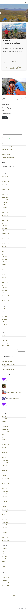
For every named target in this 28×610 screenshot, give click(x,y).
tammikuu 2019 (5, 215)
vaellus (3, 321)
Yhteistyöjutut (5, 324)
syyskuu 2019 (5, 197)
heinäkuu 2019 (5, 199)
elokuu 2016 (4, 287)
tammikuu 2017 (5, 274)
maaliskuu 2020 (5, 189)
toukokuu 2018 (5, 233)
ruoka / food (5, 316)
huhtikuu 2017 (5, 267)
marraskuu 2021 (5, 184)
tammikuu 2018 (5, 243)
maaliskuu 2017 (5, 269)
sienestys (14, 67)
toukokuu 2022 (5, 181)
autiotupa (6, 62)
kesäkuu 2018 (5, 230)
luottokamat (4, 309)
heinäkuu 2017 (5, 259)
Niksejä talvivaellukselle (7, 149)
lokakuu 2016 (5, 282)
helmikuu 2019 (5, 212)
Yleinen (14, 61)
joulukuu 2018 (5, 218)
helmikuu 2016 (5, 298)
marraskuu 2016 (5, 280)
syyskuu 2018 (5, 223)
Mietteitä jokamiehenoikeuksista (11, 42)
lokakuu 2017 (5, 251)
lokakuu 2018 (5, 220)
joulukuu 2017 (5, 246)
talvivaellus (4, 319)
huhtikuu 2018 (5, 236)
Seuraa (4, 117)
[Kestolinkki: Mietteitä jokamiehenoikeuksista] (14, 31)
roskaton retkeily (21, 66)
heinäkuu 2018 (5, 228)
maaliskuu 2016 (5, 295)
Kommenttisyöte (5, 343)
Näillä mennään (5, 314)
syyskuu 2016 (5, 285)
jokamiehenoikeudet (21, 62)
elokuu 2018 (4, 225)
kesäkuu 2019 (5, 202)
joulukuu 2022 (5, 176)
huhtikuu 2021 (5, 187)
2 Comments (14, 58)
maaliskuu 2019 (5, 210)
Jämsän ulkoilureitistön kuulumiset (9, 152)
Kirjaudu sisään (5, 337)
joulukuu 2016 (5, 277)
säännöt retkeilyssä (9, 67)
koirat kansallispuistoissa (14, 63)
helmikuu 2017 (5, 272)
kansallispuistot (6, 63)
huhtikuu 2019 (5, 207)
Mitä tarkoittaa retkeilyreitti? (8, 157)
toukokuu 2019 (5, 205)
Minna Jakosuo (9, 392)
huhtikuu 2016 (5, 292)
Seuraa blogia (5, 104)
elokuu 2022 (4, 179)
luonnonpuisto (21, 63)
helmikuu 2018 (5, 241)
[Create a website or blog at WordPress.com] (14, 595)
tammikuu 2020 (5, 192)
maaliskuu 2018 (5, 238)
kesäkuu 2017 (5, 261)
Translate (12, 139)
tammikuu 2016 (5, 300)
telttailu (17, 67)
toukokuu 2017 (5, 264)
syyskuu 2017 (5, 254)
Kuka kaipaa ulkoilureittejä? (8, 146)
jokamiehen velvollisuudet (13, 62)
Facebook (4, 125)
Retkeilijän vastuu (6, 154)
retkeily (12, 66)
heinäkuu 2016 (5, 290)
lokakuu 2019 (5, 194)
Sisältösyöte (4, 340)
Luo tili (3, 335)
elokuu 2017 (4, 256)
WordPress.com (5, 345)
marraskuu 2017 (5, 248)
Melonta (3, 311)
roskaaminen (16, 66)
